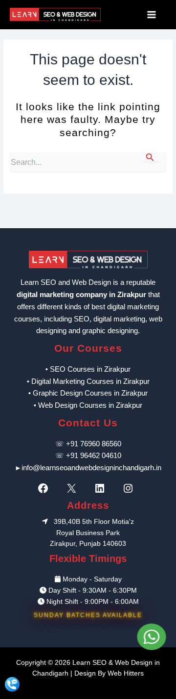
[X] (74, 488)
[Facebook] (45, 488)
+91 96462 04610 (93, 455)
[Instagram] (130, 488)
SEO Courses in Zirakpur (90, 369)
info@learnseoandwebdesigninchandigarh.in (91, 467)
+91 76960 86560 (93, 443)
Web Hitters (126, 673)
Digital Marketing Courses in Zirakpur (90, 381)
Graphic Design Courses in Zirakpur (90, 393)
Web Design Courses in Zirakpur (90, 405)
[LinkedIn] (102, 488)
